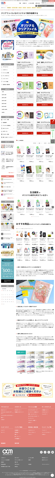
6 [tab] (36, 216)
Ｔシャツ (43, 430)
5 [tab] (35, 216)
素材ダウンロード (45, 459)
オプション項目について (19, 459)
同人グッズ (33, 7)
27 (9, 301)
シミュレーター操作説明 (5, 459)
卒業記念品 (9, 7)
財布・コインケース (32, 414)
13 (9, 296)
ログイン (45, 0)
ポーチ (2, 432)
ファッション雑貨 (32, 407)
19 (7, 299)
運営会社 (16, 466)
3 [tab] (33, 216)
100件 (41, 143)
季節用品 (16, 432)
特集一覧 (16, 462)
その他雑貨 (17, 438)
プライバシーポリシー (45, 464)
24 (3, 301)
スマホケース (18, 407)
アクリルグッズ (5, 407)
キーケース (30, 418)
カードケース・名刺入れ (33, 412)
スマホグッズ (44, 412)
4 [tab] (34, 216)
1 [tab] (31, 216)
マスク (29, 434)
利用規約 (29, 464)
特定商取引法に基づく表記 (5, 466)
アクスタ (24, 7)
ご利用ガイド (24, 3)
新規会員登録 (3, 464)
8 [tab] (38, 216)
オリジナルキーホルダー (33, 416)
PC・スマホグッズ (46, 407)
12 (7, 296)
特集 (20, 3)
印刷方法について (45, 457)
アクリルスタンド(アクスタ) (6, 415)
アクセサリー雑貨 (31, 420)
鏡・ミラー (17, 436)
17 (3, 299)
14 (11, 296)
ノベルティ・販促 (15, 7)
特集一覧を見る (11, 172)
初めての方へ (17, 457)
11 (5, 296)
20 (9, 299)
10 (3, 296)
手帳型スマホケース (18, 412)
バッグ (2, 430)
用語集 (29, 459)
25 (5, 301)
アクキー (20, 7)
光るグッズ (3, 410)
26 (7, 301)
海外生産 (17, 443)
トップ (2, 9)
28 (11, 301)
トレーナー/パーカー (46, 432)
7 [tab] (37, 216)
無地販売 (3, 443)
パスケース (29, 7)
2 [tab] (32, 216)
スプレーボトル (31, 432)
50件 (39, 143)
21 (11, 299)
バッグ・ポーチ (5, 427)
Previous (17, 207)
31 (3, 304)
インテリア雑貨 (7, 9)
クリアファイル (18, 9)
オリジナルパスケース (32, 410)
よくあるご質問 (31, 3)
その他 (2, 419)
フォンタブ (44, 414)
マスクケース (30, 430)
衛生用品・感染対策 (33, 427)
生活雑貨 (13, 9)
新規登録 (52, 0)
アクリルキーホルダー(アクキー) (6, 412)
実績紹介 (2, 462)
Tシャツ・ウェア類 (46, 427)
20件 (37, 143)
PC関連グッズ (44, 410)
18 (5, 299)
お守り (29, 422)
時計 (2, 417)
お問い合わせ (37, 3)
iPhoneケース (39, 7)
